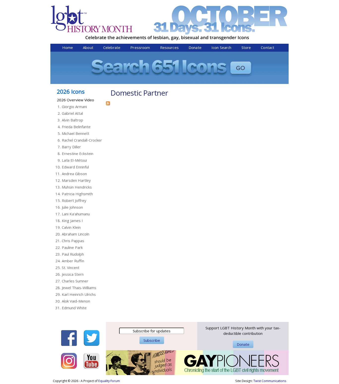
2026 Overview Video (75, 99)
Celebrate (111, 47)
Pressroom (140, 47)
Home (67, 47)
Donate (195, 47)
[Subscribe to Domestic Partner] (108, 102)
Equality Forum (109, 381)
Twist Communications (269, 381)
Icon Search (221, 47)
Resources (169, 47)
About (88, 47)
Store (246, 47)
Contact (267, 47)
